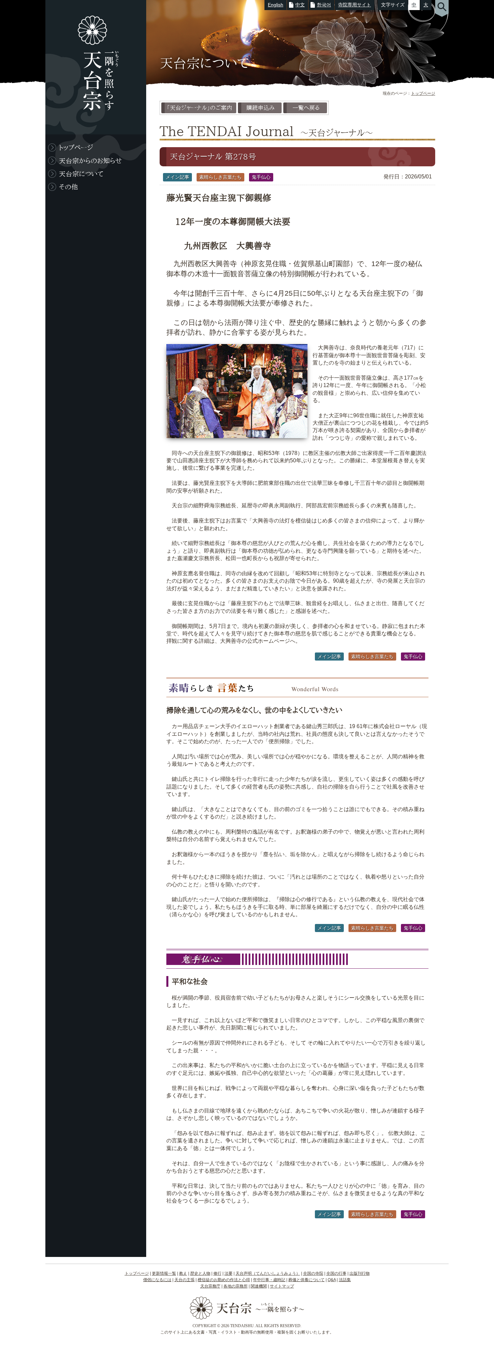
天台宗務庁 (210, 1286)
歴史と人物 (200, 1273)
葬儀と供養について (306, 1279)
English (275, 4)
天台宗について (81, 173)
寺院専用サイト (354, 4)
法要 (228, 1273)
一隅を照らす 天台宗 (92, 67)
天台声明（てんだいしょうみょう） (268, 1273)
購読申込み (260, 108)
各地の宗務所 (235, 1286)
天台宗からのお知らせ (90, 160)
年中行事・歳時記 (269, 1279)
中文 (300, 4)
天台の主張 (184, 1279)
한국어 (324, 4)
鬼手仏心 (261, 177)
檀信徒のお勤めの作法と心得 (224, 1279)
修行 (217, 1273)
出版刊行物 (359, 1273)
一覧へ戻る (306, 108)
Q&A (332, 1279)
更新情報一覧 (164, 1273)
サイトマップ (282, 1286)
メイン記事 (177, 177)
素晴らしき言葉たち (220, 177)
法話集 (345, 1279)
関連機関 (259, 1286)
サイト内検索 (442, 8)
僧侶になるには (157, 1279)
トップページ (423, 93)
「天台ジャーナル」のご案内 (199, 108)
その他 (68, 186)
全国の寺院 (313, 1273)
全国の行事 (336, 1273)
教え (183, 1273)
